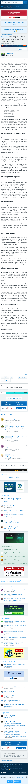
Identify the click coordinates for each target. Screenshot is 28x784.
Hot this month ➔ (6, 684)
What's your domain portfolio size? (13, 594)
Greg (9, 530)
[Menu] (2, 7)
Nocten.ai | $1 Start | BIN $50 (12, 549)
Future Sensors (12, 503)
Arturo (6, 449)
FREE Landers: (8, 22)
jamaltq (9, 512)
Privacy (2, 769)
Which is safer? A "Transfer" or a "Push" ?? (15, 637)
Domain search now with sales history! (14, 30)
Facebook (11, 477)
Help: (17, 22)
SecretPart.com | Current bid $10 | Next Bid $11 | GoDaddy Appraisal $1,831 (15, 563)
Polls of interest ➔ (6, 587)
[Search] (26, 6)
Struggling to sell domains (11, 696)
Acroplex (11, 728)
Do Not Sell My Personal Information (9, 768)
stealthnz (11, 518)
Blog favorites (5, 713)
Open (13, 22)
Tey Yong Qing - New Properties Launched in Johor (15, 438)
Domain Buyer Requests (13, 449)
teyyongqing (5, 43)
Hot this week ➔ (6, 618)
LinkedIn (17, 477)
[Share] (24, 60)
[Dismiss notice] (25, 29)
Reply (25, 374)
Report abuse (16, 766)
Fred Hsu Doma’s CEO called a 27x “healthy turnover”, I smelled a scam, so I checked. (15, 499)
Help (7, 769)
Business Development (15, 420)
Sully (10, 667)
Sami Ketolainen (8, 458)
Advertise (9, 766)
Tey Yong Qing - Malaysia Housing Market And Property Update (14, 428)
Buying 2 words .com (9, 691)
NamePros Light (10, 764)
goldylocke (7, 420)
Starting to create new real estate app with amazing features (15, 456)
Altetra (10, 524)
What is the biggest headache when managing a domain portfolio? (13, 521)
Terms (20, 768)
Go (25, 2)
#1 (26, 60)
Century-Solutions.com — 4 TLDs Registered (15, 556)
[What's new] (22, 6)
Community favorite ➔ (8, 661)
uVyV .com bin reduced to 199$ (12, 553)
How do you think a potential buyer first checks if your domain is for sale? (13, 581)
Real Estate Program (11, 419)
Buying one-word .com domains (12, 700)
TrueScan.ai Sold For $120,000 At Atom (14, 621)
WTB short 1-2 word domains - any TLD (14, 687)
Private (14, 24)
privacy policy (18, 777)
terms (23, 777)
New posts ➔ (5, 495)
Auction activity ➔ (6, 546)
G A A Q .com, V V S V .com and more (14, 510)
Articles (16, 479)
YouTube (12, 479)
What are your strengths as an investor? (14, 590)
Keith (11, 507)
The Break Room (14, 431)
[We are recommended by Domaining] (4, 773)
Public (21, 22)
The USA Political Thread (10, 506)
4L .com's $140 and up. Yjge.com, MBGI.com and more (13, 527)
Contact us (3, 766)
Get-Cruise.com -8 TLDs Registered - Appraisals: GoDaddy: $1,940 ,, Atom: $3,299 (15, 560)
